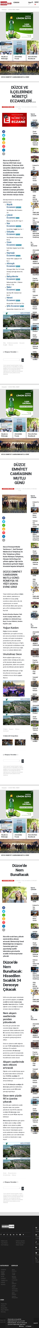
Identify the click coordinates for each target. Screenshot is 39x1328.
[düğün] (7, 742)
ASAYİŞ (3, 1284)
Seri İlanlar (15, 1291)
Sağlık (15, 229)
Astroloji (3, 1312)
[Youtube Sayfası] (11, 1234)
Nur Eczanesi (14, 224)
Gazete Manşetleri (15, 1296)
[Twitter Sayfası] (4, 1234)
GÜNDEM (16, 2)
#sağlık (5, 345)
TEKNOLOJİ (4, 1280)
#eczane (21, 343)
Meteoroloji (7, 1120)
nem (18, 1026)
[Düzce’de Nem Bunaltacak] (14, 894)
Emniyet (9, 621)
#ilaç (4, 343)
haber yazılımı (4, 1324)
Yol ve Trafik (13, 1273)
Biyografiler (4, 1308)
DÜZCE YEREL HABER (13, 9)
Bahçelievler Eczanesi (13, 277)
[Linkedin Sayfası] (14, 1234)
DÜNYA (3, 1282)
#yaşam (11, 729)
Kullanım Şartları (20, 1241)
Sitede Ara (4, 1304)
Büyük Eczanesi (14, 205)
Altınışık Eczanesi (13, 264)
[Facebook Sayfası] (2, 1234)
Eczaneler (14, 1280)
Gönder (23, 360)
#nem (5, 1173)
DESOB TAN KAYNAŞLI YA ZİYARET (35, 316)
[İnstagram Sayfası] (8, 1234)
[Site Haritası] (21, 1234)
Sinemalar (15, 1289)
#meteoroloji (6, 1175)
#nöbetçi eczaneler (12, 343)
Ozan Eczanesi (14, 243)
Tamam (29, 1326)
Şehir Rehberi (14, 1293)
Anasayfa (4, 9)
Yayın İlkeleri (4, 1243)
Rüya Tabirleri (4, 1310)
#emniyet (6, 731)
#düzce (11, 345)
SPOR (2, 1276)
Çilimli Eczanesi (13, 216)
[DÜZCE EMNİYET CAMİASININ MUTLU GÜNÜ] (14, 503)
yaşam (20, 675)
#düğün (5, 729)
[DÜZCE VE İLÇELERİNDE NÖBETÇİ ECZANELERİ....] (14, 119)
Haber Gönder (20, 1245)
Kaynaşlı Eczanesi (13, 254)
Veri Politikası (4, 1245)
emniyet (15, 631)
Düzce (9, 221)
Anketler (3, 1306)
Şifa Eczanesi (15, 306)
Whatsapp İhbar (20, 1243)
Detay (22, 1326)
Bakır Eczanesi (13, 288)
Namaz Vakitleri (14, 1277)
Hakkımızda (4, 1241)
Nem (7, 967)
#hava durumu (12, 1173)
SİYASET (3, 1278)
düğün (21, 594)
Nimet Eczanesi (13, 299)
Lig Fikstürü (14, 1282)
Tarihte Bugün (14, 1286)
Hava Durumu (14, 1270)
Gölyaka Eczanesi (13, 233)
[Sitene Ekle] (24, 1234)
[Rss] (17, 1234)
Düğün (5, 631)
